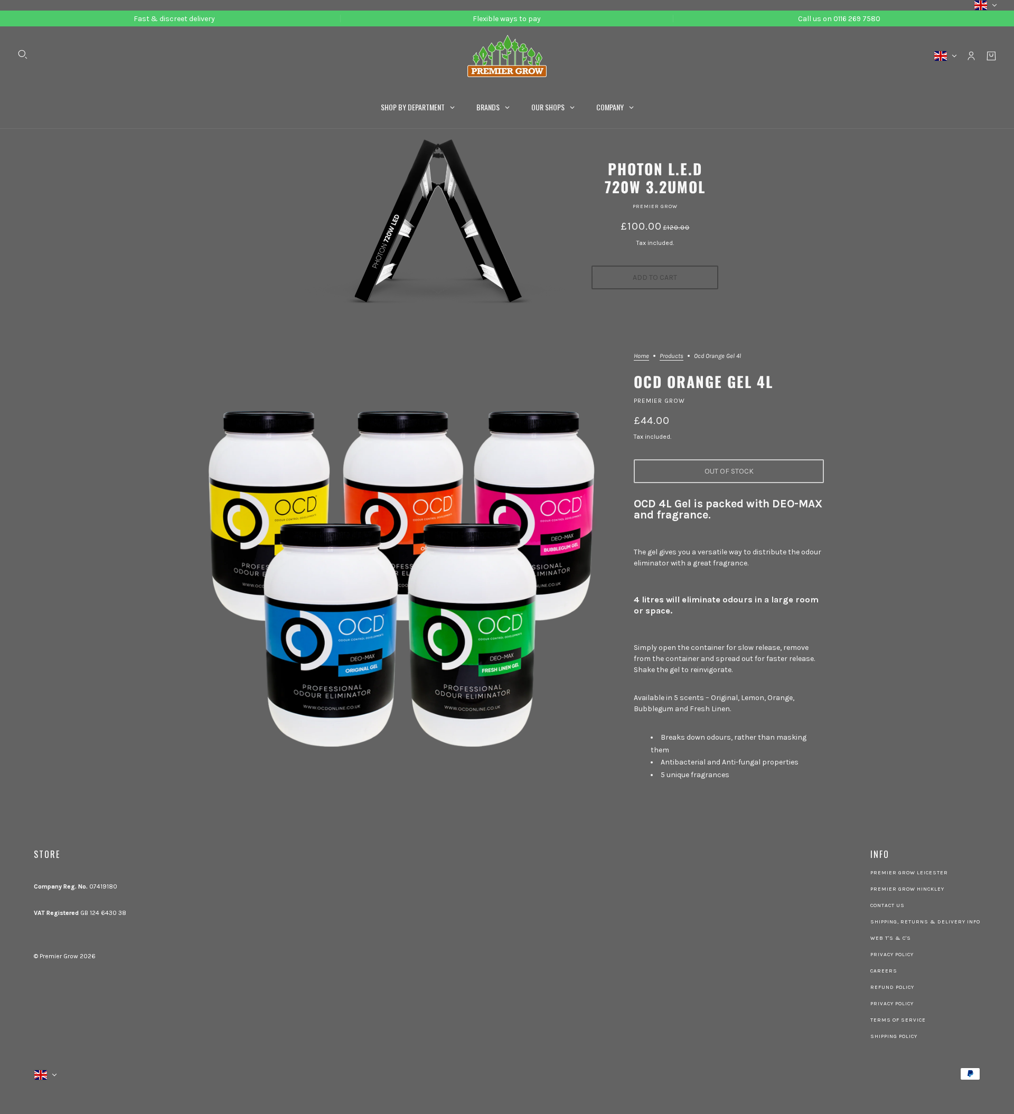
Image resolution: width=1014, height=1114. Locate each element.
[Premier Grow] (507, 56)
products (671, 356)
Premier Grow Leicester (909, 873)
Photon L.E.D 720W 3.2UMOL (655, 177)
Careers (883, 971)
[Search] (23, 54)
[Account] (971, 56)
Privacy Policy (892, 954)
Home (641, 356)
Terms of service (898, 1020)
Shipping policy (893, 1036)
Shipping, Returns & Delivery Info (925, 922)
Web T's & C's (890, 938)
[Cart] (991, 56)
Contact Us (887, 905)
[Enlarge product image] (403, 566)
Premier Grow (655, 206)
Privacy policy (892, 1003)
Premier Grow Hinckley (907, 889)
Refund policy (892, 987)
